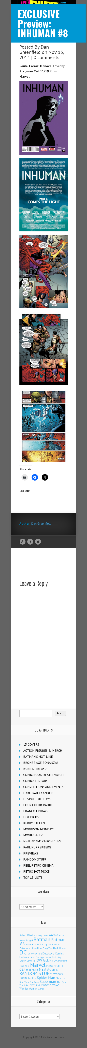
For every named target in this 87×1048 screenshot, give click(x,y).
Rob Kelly (32, 978)
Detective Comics (53, 953)
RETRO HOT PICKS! (36, 871)
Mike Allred (32, 969)
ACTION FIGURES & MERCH (42, 750)
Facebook (30, 542)
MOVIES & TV (32, 835)
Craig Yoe (47, 948)
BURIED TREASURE (36, 769)
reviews (58, 974)
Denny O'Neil (35, 953)
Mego (49, 966)
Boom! (28, 944)
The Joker (24, 985)
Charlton (37, 948)
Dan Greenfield (34, 49)
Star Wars (34, 982)
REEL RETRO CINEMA (38, 865)
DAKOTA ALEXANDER (38, 793)
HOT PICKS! (31, 817)
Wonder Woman (28, 988)
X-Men (41, 988)
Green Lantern (27, 960)
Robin (23, 978)
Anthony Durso (41, 935)
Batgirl (29, 940)
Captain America (52, 944)
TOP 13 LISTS (32, 877)
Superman (48, 981)
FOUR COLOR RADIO (37, 805)
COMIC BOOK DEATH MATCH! (43, 775)
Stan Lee (60, 977)
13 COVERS (31, 744)
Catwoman (25, 948)
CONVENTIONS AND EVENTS (43, 787)
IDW (39, 960)
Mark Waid (24, 966)
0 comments (46, 57)
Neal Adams (48, 969)
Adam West (26, 935)
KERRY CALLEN (34, 823)
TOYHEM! (35, 985)
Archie (53, 935)
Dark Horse (59, 948)
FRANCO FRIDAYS (35, 811)
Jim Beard (62, 960)
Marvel (38, 964)
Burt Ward (37, 944)
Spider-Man (46, 977)
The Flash (62, 981)
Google (22, 542)
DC (23, 952)
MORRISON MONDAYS (38, 829)
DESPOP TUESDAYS (37, 799)
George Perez (43, 957)
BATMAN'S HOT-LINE (38, 757)
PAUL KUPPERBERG (37, 847)
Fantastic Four (27, 957)
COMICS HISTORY (35, 781)
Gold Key (56, 957)
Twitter (38, 542)
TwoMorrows (50, 985)
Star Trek (24, 981)
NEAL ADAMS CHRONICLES (42, 841)
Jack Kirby (50, 960)
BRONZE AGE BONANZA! (40, 763)
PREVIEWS (30, 853)
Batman (42, 939)
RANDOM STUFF (35, 859)
